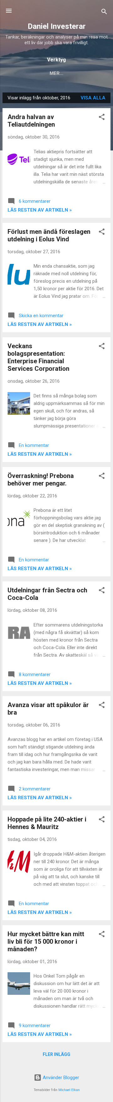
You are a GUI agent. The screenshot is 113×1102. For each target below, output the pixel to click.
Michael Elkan (69, 1090)
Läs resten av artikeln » (40, 210)
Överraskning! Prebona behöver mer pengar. (41, 479)
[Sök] (104, 12)
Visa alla (93, 98)
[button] (101, 118)
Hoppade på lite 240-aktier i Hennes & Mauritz (47, 823)
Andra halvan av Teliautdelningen (31, 120)
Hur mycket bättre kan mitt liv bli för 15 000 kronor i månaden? (46, 941)
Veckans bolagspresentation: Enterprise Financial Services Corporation (38, 357)
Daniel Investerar (57, 26)
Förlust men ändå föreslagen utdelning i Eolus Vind (49, 235)
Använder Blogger (60, 1077)
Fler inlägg (56, 1054)
